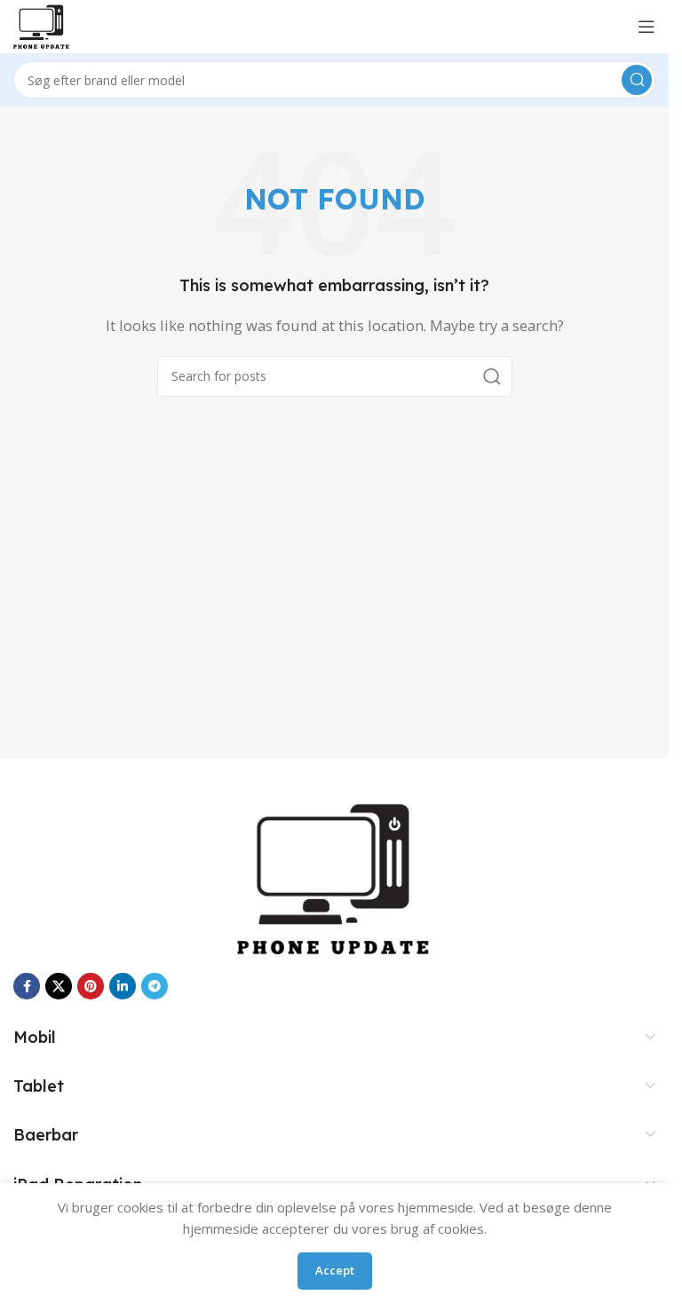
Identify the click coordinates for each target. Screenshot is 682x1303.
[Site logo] (41, 25)
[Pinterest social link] (90, 986)
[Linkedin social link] (122, 986)
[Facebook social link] (26, 986)
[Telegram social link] (154, 986)
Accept (334, 1270)
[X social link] (58, 986)
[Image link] (334, 877)
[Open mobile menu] (646, 26)
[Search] (637, 80)
